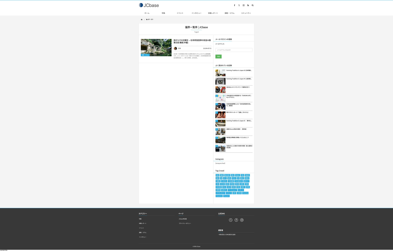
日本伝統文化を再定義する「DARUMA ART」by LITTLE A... (239, 96)
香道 (217, 175)
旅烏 (179, 48)
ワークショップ (232, 190)
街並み (237, 175)
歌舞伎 (247, 178)
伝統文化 (224, 190)
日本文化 (224, 181)
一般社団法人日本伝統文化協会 (226, 234)
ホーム (147, 13)
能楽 (217, 178)
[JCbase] (149, 6)
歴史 (242, 178)
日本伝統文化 (238, 181)
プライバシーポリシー (185, 223)
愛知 (237, 184)
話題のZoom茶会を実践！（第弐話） (236, 129)
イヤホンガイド (220, 193)
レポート (241, 190)
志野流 (242, 184)
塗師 (234, 187)
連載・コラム (229, 13)
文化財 (222, 184)
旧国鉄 (218, 181)
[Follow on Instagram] (241, 220)
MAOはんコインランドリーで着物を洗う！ (238, 87)
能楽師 (247, 175)
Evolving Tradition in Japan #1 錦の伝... (239, 121)
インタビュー (196, 13)
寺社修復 (218, 187)
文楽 (217, 184)
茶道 (242, 175)
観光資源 (227, 175)
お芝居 (239, 193)
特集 (163, 13)
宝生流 (229, 187)
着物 (229, 178)
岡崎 (247, 184)
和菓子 (243, 187)
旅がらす (246, 181)
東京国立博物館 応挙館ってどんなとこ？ (237, 137)
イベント (180, 13)
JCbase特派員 (183, 219)
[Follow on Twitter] (239, 5)
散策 (227, 184)
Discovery (219, 196)
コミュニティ (246, 13)
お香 (234, 193)
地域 (238, 187)
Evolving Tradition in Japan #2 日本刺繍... (239, 70)
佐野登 (218, 190)
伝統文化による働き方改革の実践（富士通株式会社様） (239, 147)
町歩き (234, 178)
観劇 (222, 175)
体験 (248, 187)
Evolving (245, 193)
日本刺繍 (230, 181)
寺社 (224, 187)
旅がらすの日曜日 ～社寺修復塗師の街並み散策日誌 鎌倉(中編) (192, 41)
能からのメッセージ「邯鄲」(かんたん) (237, 112)
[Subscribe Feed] (248, 5)
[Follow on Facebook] (236, 220)
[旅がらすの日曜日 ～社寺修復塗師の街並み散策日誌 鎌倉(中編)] (156, 47)
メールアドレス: (219, 44)
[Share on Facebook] (234, 5)
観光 (233, 175)
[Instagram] (243, 5)
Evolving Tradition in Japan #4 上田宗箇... (239, 79)
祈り (225, 178)
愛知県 (232, 184)
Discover (226, 196)
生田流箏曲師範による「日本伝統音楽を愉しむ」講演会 (238, 105)
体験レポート (213, 13)
